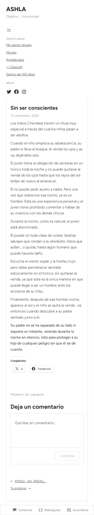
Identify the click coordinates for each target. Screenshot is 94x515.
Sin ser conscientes (34, 108)
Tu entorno (18, 488)
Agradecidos (15, 60)
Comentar (67, 456)
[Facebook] (16, 91)
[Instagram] (24, 91)
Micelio (11, 52)
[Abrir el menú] (9, 30)
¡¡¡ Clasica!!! (14, 67)
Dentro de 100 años (20, 74)
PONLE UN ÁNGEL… (30, 481)
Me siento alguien (19, 45)
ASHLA (16, 9)
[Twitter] (9, 91)
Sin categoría (34, 394)
